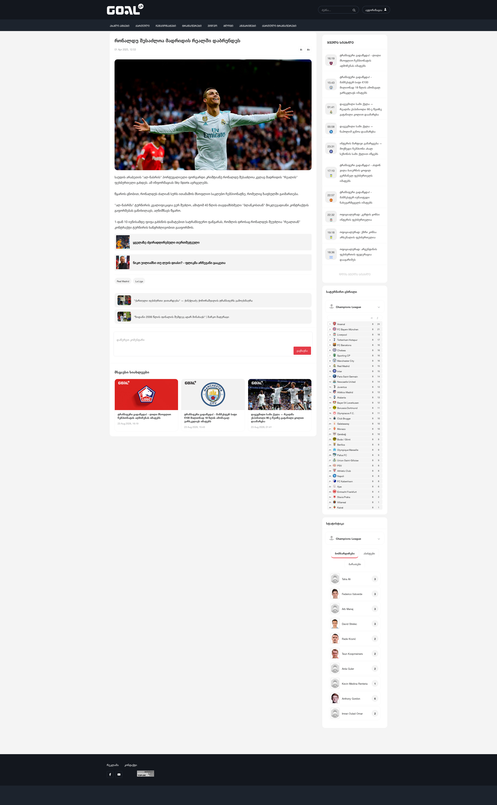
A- (301, 49)
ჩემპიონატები (166, 25)
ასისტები (369, 553)
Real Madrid (123, 281)
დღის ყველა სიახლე (355, 274)
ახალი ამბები (119, 25)
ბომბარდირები (345, 553)
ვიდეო (212, 25)
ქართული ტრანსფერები (279, 25)
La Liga (139, 281)
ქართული (142, 25)
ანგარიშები (247, 25)
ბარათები (355, 563)
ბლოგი (228, 25)
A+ (308, 49)
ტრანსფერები (192, 25)
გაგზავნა (302, 350)
